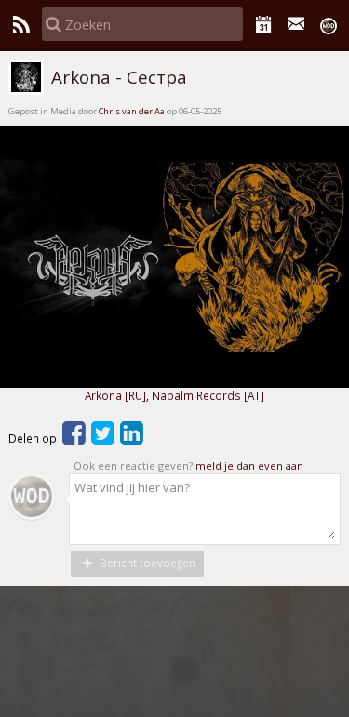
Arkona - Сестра (116, 77)
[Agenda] (264, 24)
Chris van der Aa (132, 111)
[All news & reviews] (21, 24)
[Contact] (296, 24)
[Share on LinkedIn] (131, 438)
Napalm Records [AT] (208, 395)
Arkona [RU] (115, 395)
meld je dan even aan (249, 465)
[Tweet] (102, 438)
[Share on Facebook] (74, 438)
